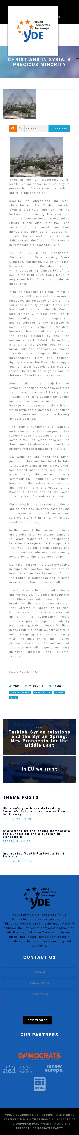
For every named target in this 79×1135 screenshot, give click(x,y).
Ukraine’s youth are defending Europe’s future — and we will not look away (35, 811)
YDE (16, 686)
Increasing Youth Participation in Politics (35, 855)
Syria (59, 692)
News (57, 686)
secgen (9, 818)
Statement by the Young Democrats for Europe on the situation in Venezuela (36, 834)
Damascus (42, 692)
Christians (20, 692)
